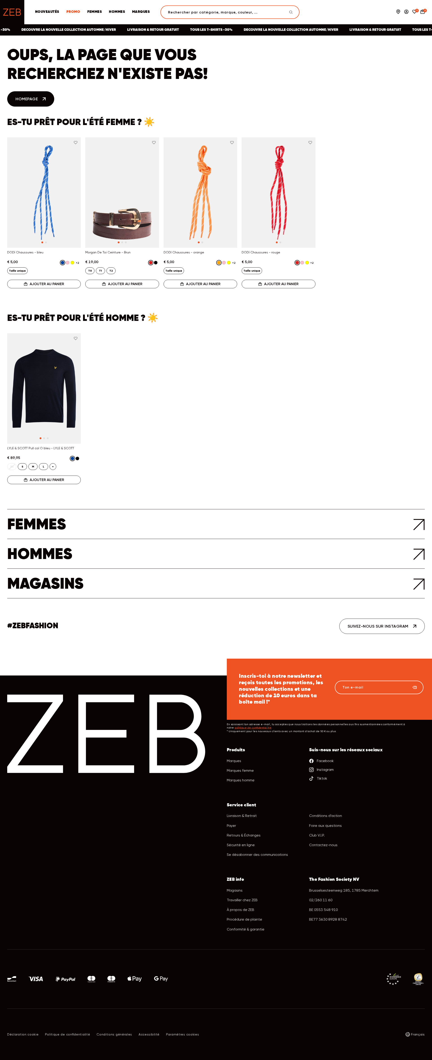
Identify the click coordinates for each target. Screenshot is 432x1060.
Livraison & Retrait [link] (242, 816)
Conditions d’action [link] (325, 816)
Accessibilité (149, 1034)
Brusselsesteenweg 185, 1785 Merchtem (343, 890)
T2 (111, 270)
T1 (100, 270)
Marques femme (240, 770)
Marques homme (240, 780)
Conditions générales (114, 1034)
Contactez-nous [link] (323, 845)
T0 (90, 270)
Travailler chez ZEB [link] (242, 900)
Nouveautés (47, 12)
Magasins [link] (235, 890)
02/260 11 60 (320, 900)
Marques (141, 12)
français (418, 1034)
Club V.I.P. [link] (317, 835)
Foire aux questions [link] (325, 825)
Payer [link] (231, 825)
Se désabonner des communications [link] (257, 854)
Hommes (117, 12)
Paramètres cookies (182, 1034)
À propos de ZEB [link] (240, 910)
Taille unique (17, 270)
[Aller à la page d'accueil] (12, 12)
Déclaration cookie (23, 1034)
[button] (16, 182)
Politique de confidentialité (67, 1034)
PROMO (73, 12)
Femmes (94, 12)
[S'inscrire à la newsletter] (414, 687)
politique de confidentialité (253, 727)
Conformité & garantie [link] (245, 929)
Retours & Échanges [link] (244, 835)
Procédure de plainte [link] (244, 919)
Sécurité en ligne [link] (241, 845)
